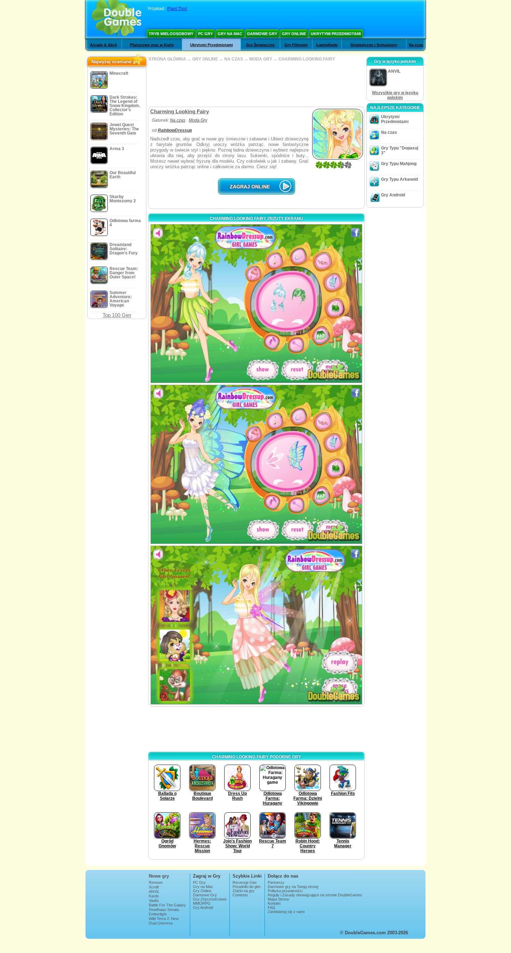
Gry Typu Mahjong (398, 163)
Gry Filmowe (296, 45)
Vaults (154, 900)
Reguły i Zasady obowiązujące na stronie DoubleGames (315, 895)
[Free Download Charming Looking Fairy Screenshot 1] (256, 303)
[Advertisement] (256, 84)
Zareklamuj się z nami (286, 912)
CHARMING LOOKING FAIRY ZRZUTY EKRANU (256, 218)
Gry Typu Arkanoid (399, 179)
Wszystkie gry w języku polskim (395, 95)
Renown (156, 882)
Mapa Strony (278, 899)
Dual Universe (161, 923)
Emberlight (158, 914)
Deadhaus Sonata (164, 909)
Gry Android (393, 195)
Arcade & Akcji (103, 45)
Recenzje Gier (245, 882)
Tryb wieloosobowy (171, 34)
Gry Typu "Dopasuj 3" (399, 150)
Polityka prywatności (285, 891)
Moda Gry (198, 120)
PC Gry (205, 34)
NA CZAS (233, 59)
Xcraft (154, 887)
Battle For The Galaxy (167, 905)
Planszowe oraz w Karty (152, 45)
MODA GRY (261, 59)
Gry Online (294, 34)
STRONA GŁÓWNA (167, 59)
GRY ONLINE (205, 59)
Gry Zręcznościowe (210, 899)
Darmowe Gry (262, 34)
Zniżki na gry (243, 891)
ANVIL (154, 891)
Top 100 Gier (117, 315)
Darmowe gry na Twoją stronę (293, 887)
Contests (240, 895)
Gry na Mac (230, 34)
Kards (154, 896)
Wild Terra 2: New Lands (164, 921)
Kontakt (274, 903)
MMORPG (202, 903)
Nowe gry (159, 876)
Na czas (416, 45)
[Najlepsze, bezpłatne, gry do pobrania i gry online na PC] (116, 19)
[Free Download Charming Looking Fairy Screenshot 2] (256, 464)
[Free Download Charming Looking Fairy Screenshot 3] (256, 625)
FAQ (271, 907)
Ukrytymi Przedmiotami (336, 34)
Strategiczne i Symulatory (373, 45)
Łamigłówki (327, 45)
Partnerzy (276, 882)
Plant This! (177, 8)
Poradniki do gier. (247, 887)
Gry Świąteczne (260, 45)
